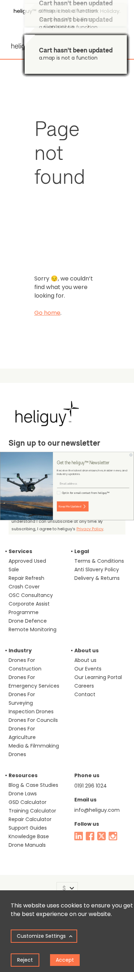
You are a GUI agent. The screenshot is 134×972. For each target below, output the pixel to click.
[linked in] (78, 836)
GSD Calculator (27, 802)
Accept (65, 959)
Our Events (87, 668)
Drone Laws (23, 793)
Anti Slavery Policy (96, 569)
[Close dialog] (131, 455)
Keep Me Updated (70, 506)
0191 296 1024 (90, 785)
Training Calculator (32, 810)
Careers (84, 685)
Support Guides (28, 827)
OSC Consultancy (31, 595)
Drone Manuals (27, 845)
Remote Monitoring (32, 629)
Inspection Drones (31, 711)
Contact (84, 694)
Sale (14, 569)
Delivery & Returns (97, 578)
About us (85, 660)
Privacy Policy (89, 529)
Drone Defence (28, 620)
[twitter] (101, 836)
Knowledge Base (29, 836)
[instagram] (113, 836)
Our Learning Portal (98, 677)
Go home (47, 313)
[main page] (23, 44)
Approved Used (27, 561)
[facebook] (90, 836)
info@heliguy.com (97, 810)
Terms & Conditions (99, 561)
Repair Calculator (30, 819)
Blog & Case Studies (33, 785)
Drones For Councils (33, 720)
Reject (25, 959)
